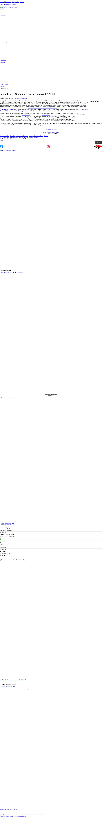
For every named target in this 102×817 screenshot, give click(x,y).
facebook (45, 132)
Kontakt (2, 2)
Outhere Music (46, 115)
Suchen (1, 140)
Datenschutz (8, 2)
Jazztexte (3, 15)
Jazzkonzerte (4, 81)
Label (41, 136)
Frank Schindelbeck (30, 814)
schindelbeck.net (56, 132)
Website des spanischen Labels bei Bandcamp (27, 111)
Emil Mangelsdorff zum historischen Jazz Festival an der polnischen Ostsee (19, 137)
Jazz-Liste (3, 60)
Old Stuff (3, 86)
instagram (49, 132)
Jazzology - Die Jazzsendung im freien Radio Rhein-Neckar (13, 679)
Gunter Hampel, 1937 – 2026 (9, 521)
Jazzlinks (3, 62)
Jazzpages (31, 136)
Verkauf (46, 136)
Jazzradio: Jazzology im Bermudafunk (8, 809)
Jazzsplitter (37, 136)
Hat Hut (7, 136)
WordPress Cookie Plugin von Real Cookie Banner (13, 816)
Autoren (22, 2)
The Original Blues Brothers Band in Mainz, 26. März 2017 (15, 138)
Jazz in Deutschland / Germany (8, 4)
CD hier (7, 111)
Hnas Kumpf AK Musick (16, 136)
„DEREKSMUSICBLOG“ (7, 109)
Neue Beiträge (4, 84)
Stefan (2, 523)
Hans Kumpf (16, 101)
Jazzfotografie (4, 42)
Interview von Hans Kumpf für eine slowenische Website (42, 108)
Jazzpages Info (15, 2)
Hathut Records (26, 115)
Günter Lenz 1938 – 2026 (9, 523)
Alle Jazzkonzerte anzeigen (6, 555)
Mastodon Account (4, 811)
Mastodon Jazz (4, 88)
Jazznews (3, 12)
